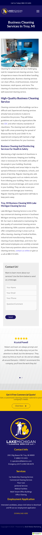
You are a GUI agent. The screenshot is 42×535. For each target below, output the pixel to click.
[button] (21, 406)
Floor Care (21, 483)
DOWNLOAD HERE (21, 513)
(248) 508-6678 (28, 464)
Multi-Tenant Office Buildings (21, 492)
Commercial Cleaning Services (21, 480)
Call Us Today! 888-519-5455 (21, 3)
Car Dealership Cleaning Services (21, 477)
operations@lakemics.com (22, 461)
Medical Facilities (21, 489)
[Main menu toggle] (38, 11)
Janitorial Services (21, 486)
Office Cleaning (21, 495)
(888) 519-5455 (22, 458)
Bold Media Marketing (33, 527)
